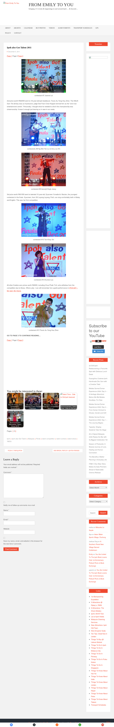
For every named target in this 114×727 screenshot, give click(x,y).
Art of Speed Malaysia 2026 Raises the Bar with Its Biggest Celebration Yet (98, 437)
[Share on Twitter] (34, 725)
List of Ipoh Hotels (97, 616)
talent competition (48, 439)
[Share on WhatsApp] (79, 725)
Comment (7, 472)
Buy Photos (41, 28)
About (7, 28)
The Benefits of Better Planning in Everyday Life (98, 458)
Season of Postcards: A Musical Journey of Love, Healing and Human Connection (98, 448)
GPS (97, 28)
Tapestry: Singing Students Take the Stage (97, 428)
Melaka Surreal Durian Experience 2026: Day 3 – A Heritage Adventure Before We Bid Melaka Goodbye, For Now (98, 394)
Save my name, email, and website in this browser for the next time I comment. (22, 542)
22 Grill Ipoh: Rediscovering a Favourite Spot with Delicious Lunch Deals (98, 369)
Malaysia (31, 439)
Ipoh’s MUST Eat (97, 613)
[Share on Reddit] (57, 725)
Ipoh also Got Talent (19, 439)
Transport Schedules (83, 28)
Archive (17, 28)
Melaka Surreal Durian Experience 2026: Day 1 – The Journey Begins (98, 420)
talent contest (61, 439)
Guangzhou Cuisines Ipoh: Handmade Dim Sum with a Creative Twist (98, 381)
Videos (52, 28)
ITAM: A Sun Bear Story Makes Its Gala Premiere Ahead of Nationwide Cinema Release (97, 468)
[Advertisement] (70, 18)
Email (6, 519)
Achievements (64, 28)
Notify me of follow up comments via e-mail (19, 505)
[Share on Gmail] (102, 725)
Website (6, 529)
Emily (91, 554)
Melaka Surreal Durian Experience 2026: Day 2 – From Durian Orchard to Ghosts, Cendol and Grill (98, 408)
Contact (17, 33)
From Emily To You (51, 4)
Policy (8, 33)
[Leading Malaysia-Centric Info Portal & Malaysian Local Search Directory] (98, 140)
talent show (72, 439)
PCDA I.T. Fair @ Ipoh (15, 450)
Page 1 (9, 56)
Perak (38, 439)
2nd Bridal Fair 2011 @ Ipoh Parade (66, 450)
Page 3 (20, 56)
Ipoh (8, 439)
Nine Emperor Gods (98, 631)
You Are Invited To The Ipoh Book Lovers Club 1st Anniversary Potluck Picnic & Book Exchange (98, 560)
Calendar (28, 28)
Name (6, 510)
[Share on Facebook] (11, 725)
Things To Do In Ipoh (98, 645)
